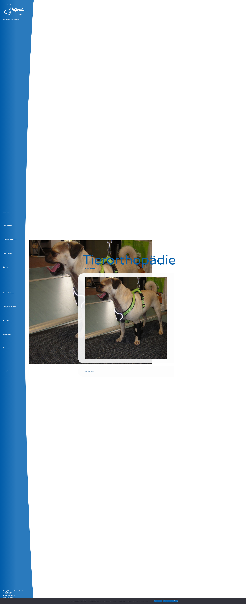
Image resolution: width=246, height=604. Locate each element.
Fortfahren (157, 601)
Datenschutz (7, 348)
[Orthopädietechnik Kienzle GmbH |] (16, 17)
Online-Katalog (8, 293)
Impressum (7, 334)
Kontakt (6, 320)
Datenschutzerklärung (171, 601)
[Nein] (244, 601)
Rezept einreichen (9, 307)
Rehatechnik (7, 226)
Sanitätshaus (7, 253)
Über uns (6, 212)
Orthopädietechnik (10, 239)
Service (5, 267)
